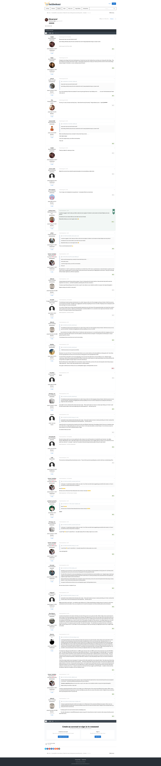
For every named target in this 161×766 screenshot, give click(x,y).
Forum (58, 8)
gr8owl (52, 78)
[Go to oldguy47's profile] (52, 600)
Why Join (70, 8)
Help (64, 8)
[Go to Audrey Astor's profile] (52, 219)
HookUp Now (85, 8)
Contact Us (84, 759)
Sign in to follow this (105, 18)
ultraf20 (52, 299)
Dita (52, 100)
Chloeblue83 (52, 436)
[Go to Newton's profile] (52, 642)
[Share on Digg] (51, 749)
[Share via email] (59, 749)
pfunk (52, 233)
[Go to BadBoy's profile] (52, 352)
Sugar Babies (77, 8)
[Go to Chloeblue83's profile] (52, 444)
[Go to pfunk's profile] (52, 240)
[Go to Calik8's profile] (46, 19)
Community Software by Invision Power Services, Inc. (80, 763)
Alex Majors (52, 613)
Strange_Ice (52, 393)
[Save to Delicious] (53, 749)
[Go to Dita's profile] (52, 107)
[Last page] (53, 33)
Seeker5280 (52, 121)
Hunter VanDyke (52, 254)
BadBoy (52, 344)
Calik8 (54, 21)
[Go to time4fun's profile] (52, 380)
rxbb (52, 457)
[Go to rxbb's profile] (52, 465)
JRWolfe (52, 279)
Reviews (53, 8)
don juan (52, 565)
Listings (47, 8)
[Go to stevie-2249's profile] (52, 176)
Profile (52, 53)
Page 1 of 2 (57, 33)
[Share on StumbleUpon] (57, 749)
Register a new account (63, 736)
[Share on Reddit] (55, 749)
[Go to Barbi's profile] (52, 65)
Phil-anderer (52, 189)
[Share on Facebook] (47, 749)
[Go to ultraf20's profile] (52, 309)
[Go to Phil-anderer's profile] (52, 197)
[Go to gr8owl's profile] (52, 86)
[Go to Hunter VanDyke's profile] (52, 263)
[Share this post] (114, 36)
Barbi (52, 57)
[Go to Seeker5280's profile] (52, 128)
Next (50, 721)
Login (110, 3)
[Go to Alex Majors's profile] (52, 621)
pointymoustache (52, 501)
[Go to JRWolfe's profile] (52, 286)
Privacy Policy (77, 759)
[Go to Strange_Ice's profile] (52, 401)
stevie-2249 (52, 168)
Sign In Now (98, 736)
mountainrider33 (75, 481)
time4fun (52, 372)
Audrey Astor (52, 210)
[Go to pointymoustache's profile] (52, 508)
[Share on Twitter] (45, 749)
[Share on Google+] (49, 749)
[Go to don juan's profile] (52, 572)
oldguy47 (52, 592)
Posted (63, 36)
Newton (52, 634)
